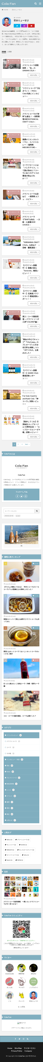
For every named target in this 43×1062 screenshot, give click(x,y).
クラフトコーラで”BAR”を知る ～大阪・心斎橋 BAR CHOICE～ (31, 221)
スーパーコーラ (13, 855)
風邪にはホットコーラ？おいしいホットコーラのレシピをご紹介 (21, 652)
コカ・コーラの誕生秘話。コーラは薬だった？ (20, 716)
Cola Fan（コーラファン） (28, 1056)
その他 (10, 753)
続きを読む (34, 75)
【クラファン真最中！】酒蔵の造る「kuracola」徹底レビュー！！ (30, 269)
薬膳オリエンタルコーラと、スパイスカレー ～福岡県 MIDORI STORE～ (30, 143)
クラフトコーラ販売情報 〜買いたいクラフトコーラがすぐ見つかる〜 (21, 903)
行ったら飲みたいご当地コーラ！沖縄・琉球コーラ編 (21, 685)
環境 (9, 808)
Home (9, 1048)
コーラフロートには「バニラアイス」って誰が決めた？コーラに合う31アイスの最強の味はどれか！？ (30, 171)
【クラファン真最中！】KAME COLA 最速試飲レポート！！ (30, 374)
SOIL (26, 855)
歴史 (37, 692)
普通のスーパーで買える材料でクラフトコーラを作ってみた (21, 620)
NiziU (9, 860)
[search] (37, 511)
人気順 (9, 52)
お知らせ (11, 820)
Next (26, 444)
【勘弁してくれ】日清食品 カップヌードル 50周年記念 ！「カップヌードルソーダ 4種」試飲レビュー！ (31, 426)
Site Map (18, 1048)
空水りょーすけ (17, 10)
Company (28, 1051)
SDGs (9, 840)
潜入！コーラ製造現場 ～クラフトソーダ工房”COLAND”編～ (30, 319)
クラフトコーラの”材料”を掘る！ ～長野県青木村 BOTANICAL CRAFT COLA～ (31, 118)
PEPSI (20, 860)
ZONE (24, 845)
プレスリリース (13, 778)
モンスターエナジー (26, 850)
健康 (9, 802)
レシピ (18, 515)
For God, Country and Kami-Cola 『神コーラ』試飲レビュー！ (30, 400)
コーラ (17, 160)
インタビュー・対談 (13, 61)
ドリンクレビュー (14, 735)
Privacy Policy (16, 1051)
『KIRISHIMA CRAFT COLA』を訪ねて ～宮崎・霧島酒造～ (31, 245)
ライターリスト (30, 1048)
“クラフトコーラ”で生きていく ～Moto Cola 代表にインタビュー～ (31, 92)
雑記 (10, 814)
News (10, 772)
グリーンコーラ (23, 840)
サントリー (11, 845)
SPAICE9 (10, 850)
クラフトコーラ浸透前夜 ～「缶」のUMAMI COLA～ (30, 68)
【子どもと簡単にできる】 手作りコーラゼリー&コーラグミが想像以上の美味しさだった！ (21, 588)
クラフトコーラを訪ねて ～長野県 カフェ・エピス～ (30, 196)
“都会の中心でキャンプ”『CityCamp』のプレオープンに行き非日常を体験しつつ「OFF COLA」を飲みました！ (30, 346)
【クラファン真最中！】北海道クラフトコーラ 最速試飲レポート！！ (30, 295)
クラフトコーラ (15, 237)
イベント (11, 796)
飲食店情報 (16, 334)
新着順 (4, 52)
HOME (6, 10)
